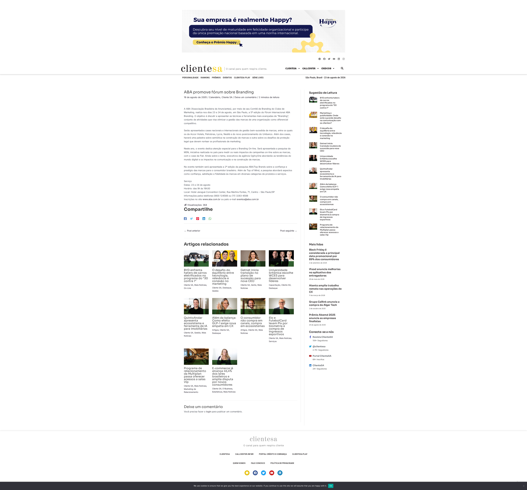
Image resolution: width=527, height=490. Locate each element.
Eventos (227, 77)
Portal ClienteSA (322, 356)
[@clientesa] (310, 346)
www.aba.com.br (211, 199)
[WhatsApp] (210, 218)
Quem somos (239, 463)
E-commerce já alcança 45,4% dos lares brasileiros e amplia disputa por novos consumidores (222, 376)
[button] (342, 68)
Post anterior (192, 230)
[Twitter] (191, 218)
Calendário (214, 97)
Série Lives (258, 77)
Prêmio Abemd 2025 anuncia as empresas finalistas (322, 318)
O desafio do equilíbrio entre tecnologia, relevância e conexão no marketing (223, 277)
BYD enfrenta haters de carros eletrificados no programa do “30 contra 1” (196, 275)
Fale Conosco (258, 463)
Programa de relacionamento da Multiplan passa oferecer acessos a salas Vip (195, 375)
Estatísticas (217, 392)
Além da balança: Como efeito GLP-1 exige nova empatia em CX (224, 322)
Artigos (215, 330)
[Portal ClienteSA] (310, 356)
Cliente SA (227, 97)
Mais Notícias (200, 285)
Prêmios (216, 77)
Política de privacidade (282, 463)
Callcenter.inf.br (244, 454)
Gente (253, 285)
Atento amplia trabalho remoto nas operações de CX (325, 288)
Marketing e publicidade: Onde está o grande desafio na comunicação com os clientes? (330, 118)
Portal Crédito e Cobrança (273, 454)
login (208, 411)
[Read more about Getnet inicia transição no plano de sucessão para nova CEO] (253, 258)
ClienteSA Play (242, 77)
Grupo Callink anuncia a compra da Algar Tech (324, 303)
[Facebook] (185, 218)
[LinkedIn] (203, 218)
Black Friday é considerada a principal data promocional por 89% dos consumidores (324, 254)
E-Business (227, 388)
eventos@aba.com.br (248, 199)
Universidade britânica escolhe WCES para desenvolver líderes (281, 275)
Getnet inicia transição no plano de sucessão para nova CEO (251, 275)
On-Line (187, 288)
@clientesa (319, 346)
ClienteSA (291, 68)
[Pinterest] (197, 218)
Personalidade (190, 77)
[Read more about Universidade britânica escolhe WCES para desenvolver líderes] (281, 258)
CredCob (326, 68)
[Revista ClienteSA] (310, 337)
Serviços (273, 341)
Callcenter (309, 68)
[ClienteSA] (310, 365)
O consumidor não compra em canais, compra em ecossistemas (253, 322)
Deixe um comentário (246, 97)
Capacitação (274, 285)
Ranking (205, 77)
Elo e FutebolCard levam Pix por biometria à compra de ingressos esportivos (278, 326)
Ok (331, 486)
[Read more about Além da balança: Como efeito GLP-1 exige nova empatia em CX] (224, 306)
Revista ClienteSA (323, 337)
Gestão (215, 291)
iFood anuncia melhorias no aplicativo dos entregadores (324, 272)
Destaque (227, 287)
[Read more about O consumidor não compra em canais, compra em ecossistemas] (253, 306)
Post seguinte (288, 230)
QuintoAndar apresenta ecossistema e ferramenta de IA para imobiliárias (195, 323)
